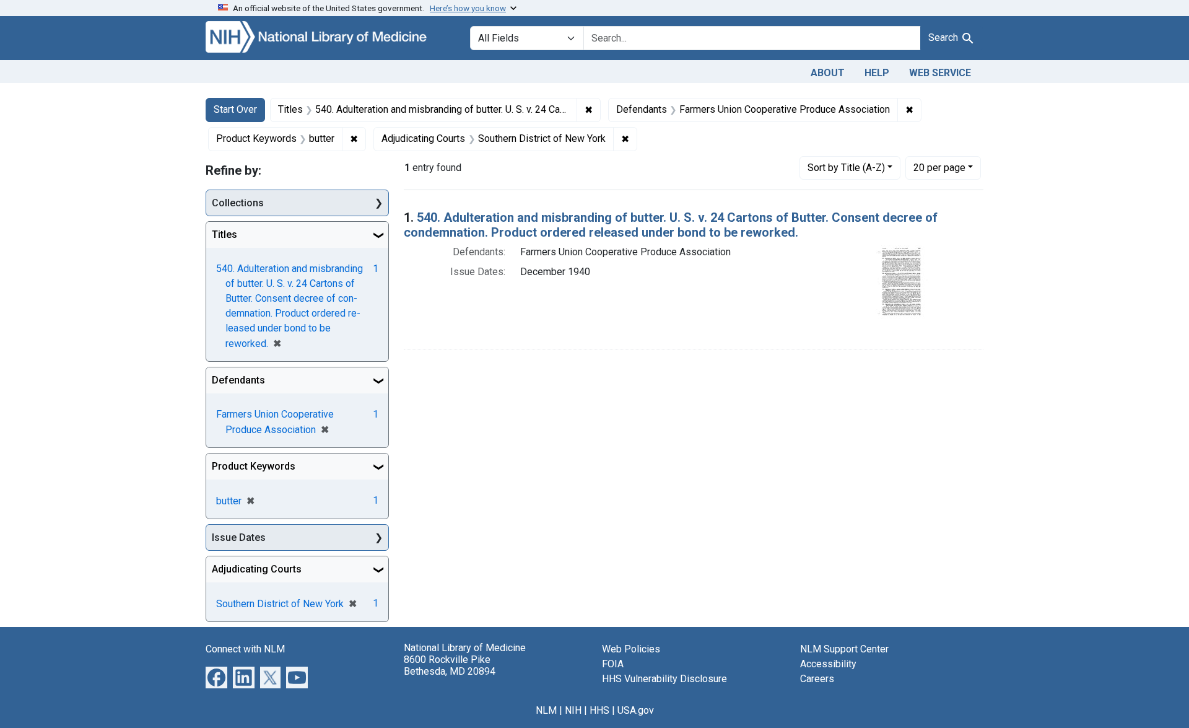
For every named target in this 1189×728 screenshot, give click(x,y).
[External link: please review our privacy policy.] (216, 677)
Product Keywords (253, 466)
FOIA (613, 664)
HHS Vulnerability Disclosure (664, 679)
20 (939, 167)
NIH (573, 710)
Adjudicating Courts (257, 569)
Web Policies (631, 649)
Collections (238, 203)
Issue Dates (239, 537)
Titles (224, 234)
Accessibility (828, 664)
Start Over (235, 109)
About (828, 73)
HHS (599, 710)
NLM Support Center (844, 649)
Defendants (238, 380)
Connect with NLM (245, 649)
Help (877, 73)
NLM (546, 710)
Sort (846, 167)
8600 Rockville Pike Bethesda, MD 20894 (449, 665)
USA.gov (635, 710)
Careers (817, 679)
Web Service (940, 73)
